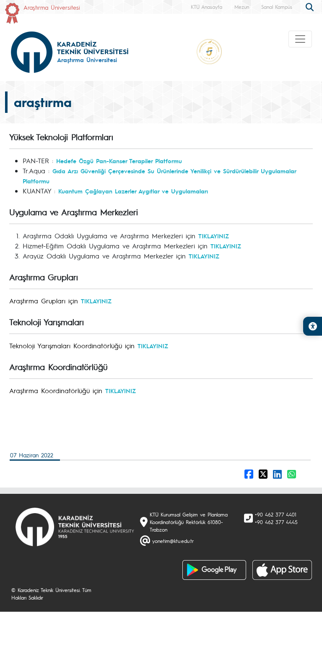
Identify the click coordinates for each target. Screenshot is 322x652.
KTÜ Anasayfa (206, 6)
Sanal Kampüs (276, 6)
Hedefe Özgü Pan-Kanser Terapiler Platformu (120, 160)
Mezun (241, 6)
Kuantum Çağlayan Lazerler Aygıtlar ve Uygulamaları (133, 191)
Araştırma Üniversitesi (51, 7)
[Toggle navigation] (300, 39)
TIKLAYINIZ (213, 236)
